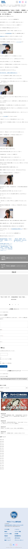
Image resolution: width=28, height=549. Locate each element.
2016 (1, 456)
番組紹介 (6, 535)
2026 (1, 439)
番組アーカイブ (7, 540)
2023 (1, 444)
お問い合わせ (17, 538)
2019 (1, 451)
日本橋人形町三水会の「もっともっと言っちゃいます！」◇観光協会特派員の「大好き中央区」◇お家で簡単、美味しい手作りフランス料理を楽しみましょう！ (6, 247)
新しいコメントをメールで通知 (5, 358)
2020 (1, 449)
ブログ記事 (5, 116)
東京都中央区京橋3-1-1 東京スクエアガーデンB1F (14, 525)
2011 (1, 465)
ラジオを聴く (7, 529)
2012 (1, 463)
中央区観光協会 (8, 33)
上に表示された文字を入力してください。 (8, 350)
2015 (1, 458)
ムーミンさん (18, 41)
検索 (26, 387)
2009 (1, 468)
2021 (1, 448)
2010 (1, 467)
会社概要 (16, 533)
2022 (1, 446)
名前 (1, 329)
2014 (1, 460)
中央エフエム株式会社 (14, 522)
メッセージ (17, 529)
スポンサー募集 (18, 531)
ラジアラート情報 (8, 533)
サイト (1, 341)
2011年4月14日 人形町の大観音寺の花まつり (8, 72)
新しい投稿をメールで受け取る (5, 363)
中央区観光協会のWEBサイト (16, 228)
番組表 (5, 531)
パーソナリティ (7, 538)
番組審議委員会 (18, 535)
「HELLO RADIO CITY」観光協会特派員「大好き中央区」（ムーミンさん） (20, 240)
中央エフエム (12, 547)
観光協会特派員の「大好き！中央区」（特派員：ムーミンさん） (6, 240)
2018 (1, 453)
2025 (1, 441)
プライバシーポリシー (19, 540)
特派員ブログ (2, 36)
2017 (1, 455)
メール (1, 335)
